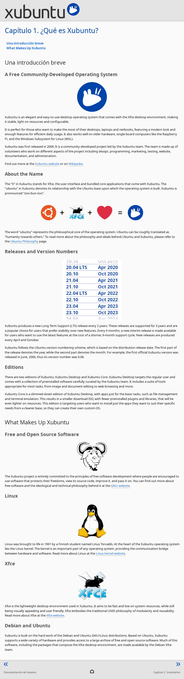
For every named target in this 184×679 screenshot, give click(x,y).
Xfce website (55, 615)
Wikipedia (75, 164)
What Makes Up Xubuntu (26, 48)
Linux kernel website (110, 553)
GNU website (120, 485)
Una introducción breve (25, 43)
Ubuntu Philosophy (24, 241)
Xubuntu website (47, 164)
